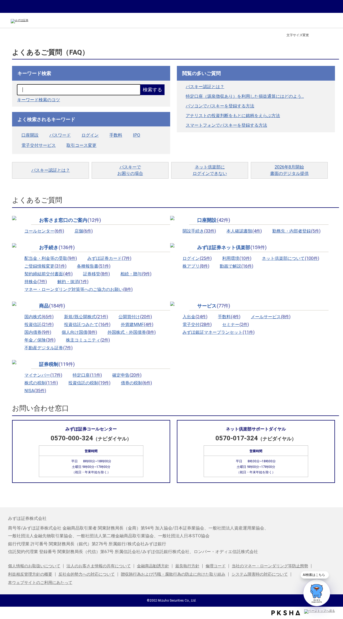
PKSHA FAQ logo (285, 612)
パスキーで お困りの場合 (130, 170)
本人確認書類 (244, 231)
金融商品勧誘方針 (153, 566)
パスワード (60, 135)
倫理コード (216, 566)
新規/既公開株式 (86, 316)
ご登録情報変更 (45, 266)
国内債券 (37, 332)
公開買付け (135, 316)
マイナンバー (43, 375)
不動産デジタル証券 (48, 347)
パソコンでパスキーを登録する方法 (220, 105)
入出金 (194, 316)
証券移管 (96, 273)
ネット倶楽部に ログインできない (210, 170)
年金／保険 (39, 340)
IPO (136, 135)
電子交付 (197, 324)
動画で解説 (236, 266)
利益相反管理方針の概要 (30, 574)
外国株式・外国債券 (131, 332)
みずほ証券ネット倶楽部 (232, 247)
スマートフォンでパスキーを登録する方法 (226, 125)
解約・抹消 (72, 281)
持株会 (35, 281)
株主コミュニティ (88, 340)
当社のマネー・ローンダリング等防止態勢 (270, 566)
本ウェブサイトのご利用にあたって (40, 582)
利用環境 (236, 258)
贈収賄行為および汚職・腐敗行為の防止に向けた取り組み (173, 574)
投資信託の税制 (89, 382)
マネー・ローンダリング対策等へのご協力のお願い (78, 289)
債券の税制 (136, 382)
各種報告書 (93, 266)
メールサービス (270, 316)
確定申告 (126, 375)
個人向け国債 (79, 332)
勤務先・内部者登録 (296, 231)
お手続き (57, 247)
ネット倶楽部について (290, 258)
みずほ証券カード (109, 258)
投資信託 (39, 324)
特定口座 (87, 375)
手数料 (115, 135)
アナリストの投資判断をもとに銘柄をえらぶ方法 (233, 115)
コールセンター (44, 231)
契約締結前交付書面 (48, 273)
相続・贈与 (135, 273)
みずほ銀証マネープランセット (218, 332)
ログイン (90, 135)
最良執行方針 (187, 566)
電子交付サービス (38, 145)
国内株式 (39, 316)
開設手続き (199, 231)
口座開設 (30, 135)
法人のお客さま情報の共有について (98, 566)
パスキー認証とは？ (205, 86)
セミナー (235, 324)
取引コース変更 (81, 145)
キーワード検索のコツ (38, 99)
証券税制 (57, 364)
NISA (35, 390)
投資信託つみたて (87, 324)
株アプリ (195, 266)
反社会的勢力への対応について (86, 574)
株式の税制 (41, 382)
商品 (52, 306)
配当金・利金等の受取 (50, 258)
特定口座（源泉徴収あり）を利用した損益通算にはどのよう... (245, 96)
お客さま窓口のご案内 (70, 220)
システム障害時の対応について (260, 574)
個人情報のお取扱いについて (34, 566)
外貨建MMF (137, 324)
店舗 (83, 231)
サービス (213, 306)
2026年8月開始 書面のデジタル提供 (289, 170)
